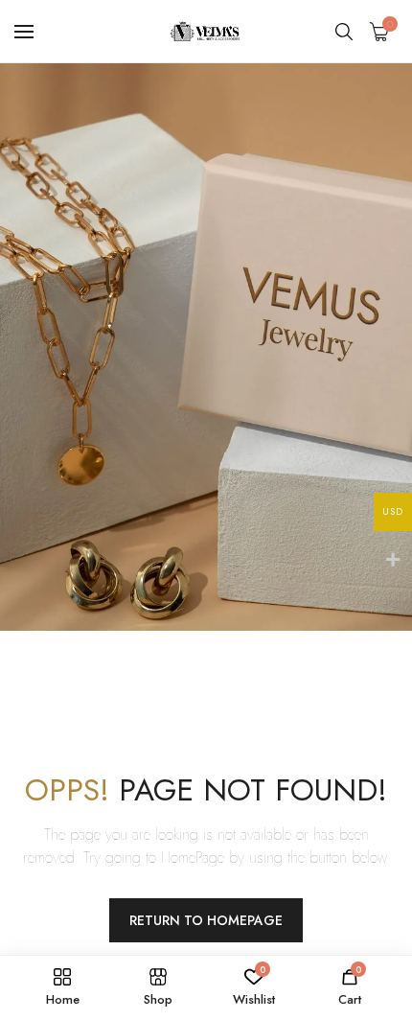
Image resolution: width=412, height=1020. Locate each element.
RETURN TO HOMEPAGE (206, 920)
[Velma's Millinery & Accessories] (206, 31)
